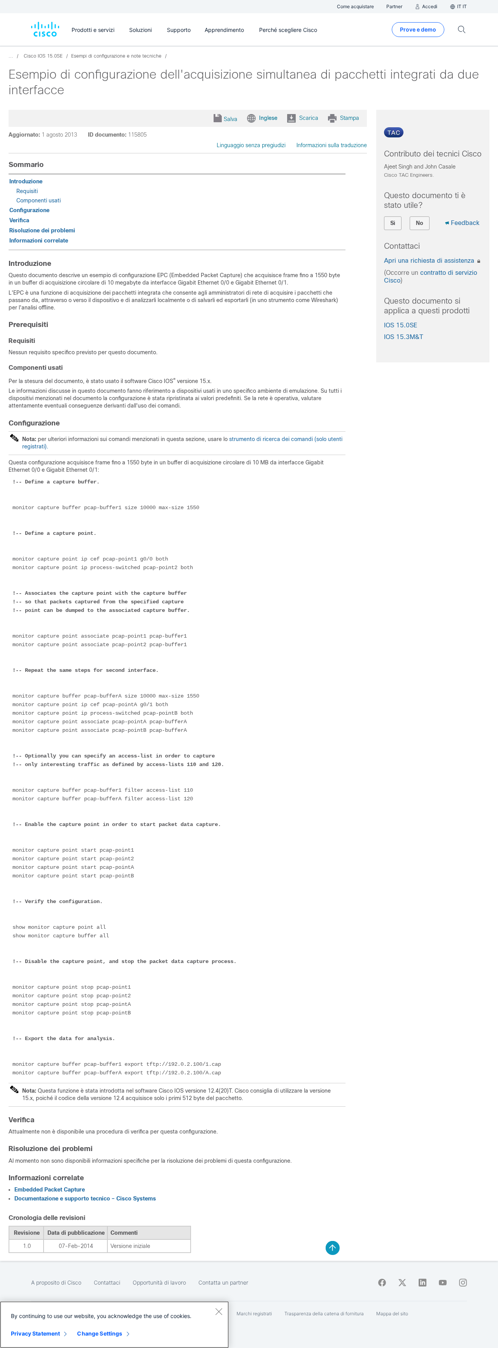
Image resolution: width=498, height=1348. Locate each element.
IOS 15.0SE (400, 325)
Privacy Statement (35, 1333)
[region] (114, 1324)
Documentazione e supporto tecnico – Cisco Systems (85, 1198)
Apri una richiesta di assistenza (430, 260)
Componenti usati (38, 200)
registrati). (35, 446)
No (419, 223)
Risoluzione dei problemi (42, 230)
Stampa (349, 118)
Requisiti (27, 191)
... (11, 56)
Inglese (268, 118)
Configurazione (29, 210)
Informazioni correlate (38, 240)
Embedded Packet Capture (49, 1189)
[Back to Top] (333, 1248)
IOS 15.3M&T (403, 337)
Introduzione (25, 181)
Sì (392, 223)
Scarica (308, 118)
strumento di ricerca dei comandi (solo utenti (285, 439)
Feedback (465, 223)
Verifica (19, 220)
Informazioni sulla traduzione (331, 145)
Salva (230, 119)
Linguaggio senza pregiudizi (251, 145)
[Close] (219, 1311)
